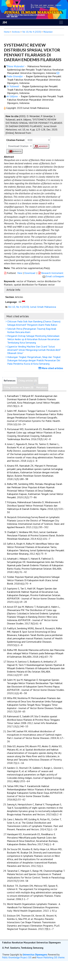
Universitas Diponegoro (35, 954)
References (9, 380)
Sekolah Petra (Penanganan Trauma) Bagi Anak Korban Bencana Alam (31, 330)
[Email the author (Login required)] (58, 73)
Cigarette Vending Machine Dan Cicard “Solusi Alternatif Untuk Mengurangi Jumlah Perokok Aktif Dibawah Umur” (34, 350)
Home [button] (7, 31)
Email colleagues (55, 276)
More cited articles (52, 368)
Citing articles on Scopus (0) (18, 387)
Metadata (41, 387)
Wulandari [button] (48, 31)
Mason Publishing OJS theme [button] (51, 957)
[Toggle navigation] (61, 22)
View (19, 273)
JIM (5, 22)
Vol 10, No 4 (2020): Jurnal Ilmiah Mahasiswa (32, 306)
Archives (16, 31)
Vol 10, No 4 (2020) (31, 31)
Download (29, 273)
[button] (5, 107)
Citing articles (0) (27, 380)
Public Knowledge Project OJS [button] (17, 957)
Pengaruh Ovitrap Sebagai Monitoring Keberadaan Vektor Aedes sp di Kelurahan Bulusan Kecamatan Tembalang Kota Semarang (33, 339)
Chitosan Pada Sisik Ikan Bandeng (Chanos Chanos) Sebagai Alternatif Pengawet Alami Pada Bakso (33, 323)
